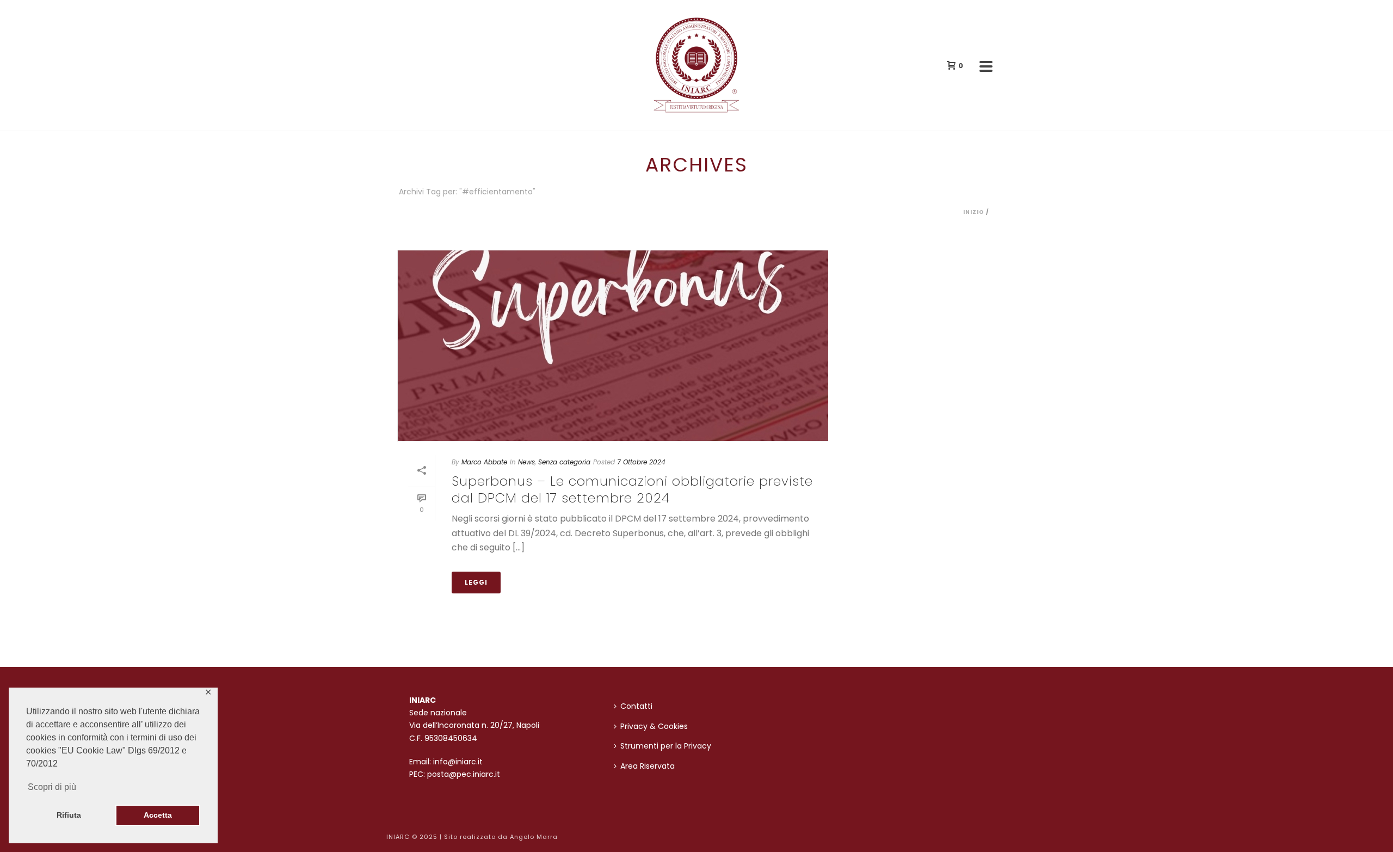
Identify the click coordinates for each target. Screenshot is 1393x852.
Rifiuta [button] (69, 815)
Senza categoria (564, 462)
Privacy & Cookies (654, 726)
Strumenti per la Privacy (665, 745)
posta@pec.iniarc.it (463, 774)
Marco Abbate (484, 462)
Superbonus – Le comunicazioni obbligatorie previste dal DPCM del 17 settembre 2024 (632, 489)
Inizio (973, 212)
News (526, 462)
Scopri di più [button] (52, 787)
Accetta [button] (158, 815)
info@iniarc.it (458, 761)
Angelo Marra (534, 836)
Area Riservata (647, 766)
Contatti (636, 706)
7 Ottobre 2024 (641, 462)
